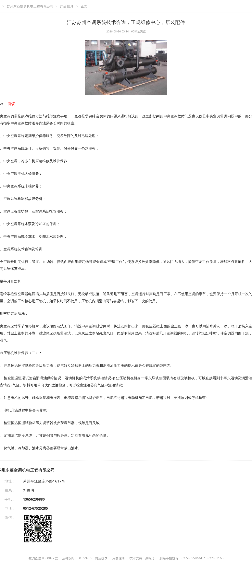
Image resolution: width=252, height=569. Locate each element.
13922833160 (213, 558)
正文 (84, 6)
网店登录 (101, 558)
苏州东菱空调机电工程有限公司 (30, 6)
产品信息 (66, 6)
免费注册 (118, 558)
